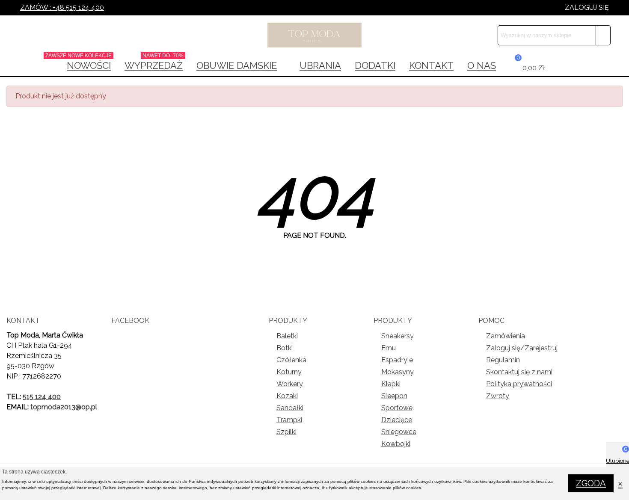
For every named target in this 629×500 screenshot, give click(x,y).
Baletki (287, 336)
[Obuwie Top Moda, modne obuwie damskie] (314, 35)
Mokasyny (397, 372)
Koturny (289, 372)
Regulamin (503, 360)
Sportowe (396, 408)
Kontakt (431, 65)
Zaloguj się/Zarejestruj (522, 348)
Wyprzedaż (154, 63)
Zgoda (591, 483)
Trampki (289, 420)
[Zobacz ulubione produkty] (560, 65)
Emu (388, 348)
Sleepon (394, 396)
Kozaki (287, 396)
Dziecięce (396, 420)
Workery (289, 384)
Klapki (391, 384)
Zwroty (497, 396)
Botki (284, 348)
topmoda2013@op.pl (63, 407)
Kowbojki (395, 444)
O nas (481, 65)
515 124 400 (42, 397)
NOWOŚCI (86, 63)
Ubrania (320, 65)
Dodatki (375, 65)
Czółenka (291, 360)
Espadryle (397, 360)
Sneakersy (397, 336)
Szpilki (286, 432)
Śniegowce (398, 432)
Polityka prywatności (519, 384)
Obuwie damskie (236, 65)
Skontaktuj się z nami (519, 372)
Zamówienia (505, 336)
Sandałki (289, 408)
